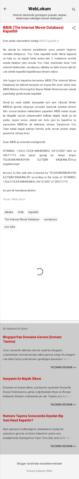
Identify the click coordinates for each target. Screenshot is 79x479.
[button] (74, 28)
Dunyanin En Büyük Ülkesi (22, 379)
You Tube (33, 54)
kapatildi (33, 212)
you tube (10, 226)
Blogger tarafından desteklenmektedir (39, 463)
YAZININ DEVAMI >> (63, 367)
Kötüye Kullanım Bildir (39, 471)
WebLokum (39, 8)
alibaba (45, 67)
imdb (21, 212)
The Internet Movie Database (22, 219)
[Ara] (74, 10)
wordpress (33, 67)
